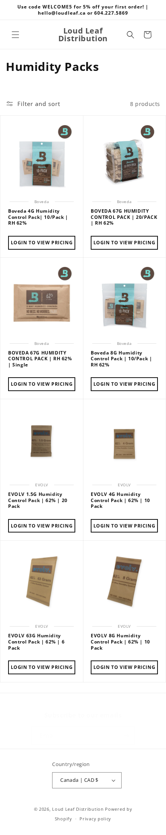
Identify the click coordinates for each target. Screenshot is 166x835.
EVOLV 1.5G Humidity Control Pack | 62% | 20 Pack (38, 500)
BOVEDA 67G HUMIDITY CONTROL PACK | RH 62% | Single (40, 359)
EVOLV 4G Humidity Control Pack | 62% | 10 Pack (120, 500)
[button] (15, 34)
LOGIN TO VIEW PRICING (42, 242)
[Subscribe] (126, 736)
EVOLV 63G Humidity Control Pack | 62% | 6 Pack (36, 642)
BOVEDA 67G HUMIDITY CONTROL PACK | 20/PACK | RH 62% (124, 217)
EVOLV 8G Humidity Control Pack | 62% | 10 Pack (120, 642)
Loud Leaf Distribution (77, 809)
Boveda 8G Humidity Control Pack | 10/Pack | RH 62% (121, 359)
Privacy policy (95, 819)
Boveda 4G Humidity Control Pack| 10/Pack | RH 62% (38, 217)
